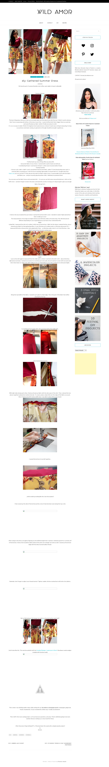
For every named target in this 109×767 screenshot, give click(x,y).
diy (10, 734)
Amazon (79, 152)
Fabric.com (11, 173)
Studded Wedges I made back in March (47, 650)
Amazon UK (88, 153)
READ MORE (87, 114)
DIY (57, 22)
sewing (15, 734)
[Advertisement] (85, 363)
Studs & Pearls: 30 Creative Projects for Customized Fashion (51, 1)
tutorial (28, 734)
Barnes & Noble (85, 152)
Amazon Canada (96, 153)
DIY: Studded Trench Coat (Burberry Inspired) (58, 744)
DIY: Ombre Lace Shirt (16, 743)
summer (21, 734)
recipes (65, 22)
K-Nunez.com (92, 118)
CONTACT (11, 1)
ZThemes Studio (62, 761)
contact (50, 22)
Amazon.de (88, 181)
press (25, 1)
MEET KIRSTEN (18, 1)
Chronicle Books (94, 152)
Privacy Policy (31, 1)
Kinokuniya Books (79, 153)
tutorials (40, 76)
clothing (33, 76)
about (41, 22)
